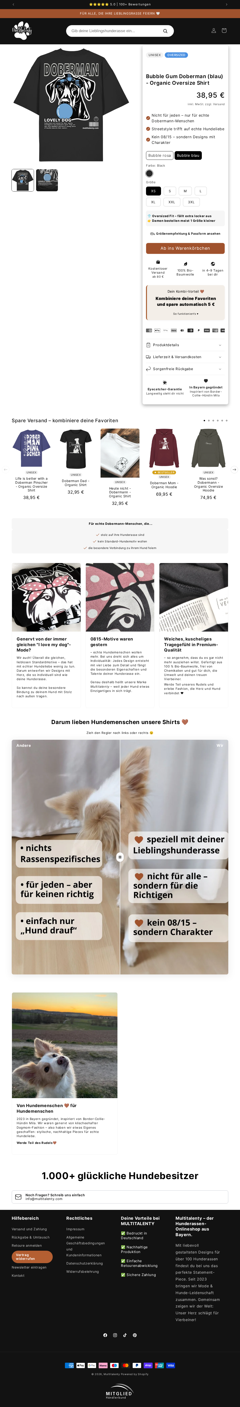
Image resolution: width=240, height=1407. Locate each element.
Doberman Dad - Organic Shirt (75, 483)
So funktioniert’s (185, 313)
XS (153, 191)
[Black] (149, 173)
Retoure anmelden (27, 1245)
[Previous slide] (5, 469)
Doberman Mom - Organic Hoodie (164, 485)
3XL (191, 202)
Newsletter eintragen (29, 1267)
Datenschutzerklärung (84, 1263)
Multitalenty (112, 1374)
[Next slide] (234, 469)
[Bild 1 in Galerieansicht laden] (23, 180)
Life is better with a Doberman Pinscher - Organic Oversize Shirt (31, 484)
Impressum (75, 1229)
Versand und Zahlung (29, 1229)
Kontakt (18, 1275)
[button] (224, 30)
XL (153, 202)
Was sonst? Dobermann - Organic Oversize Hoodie (208, 484)
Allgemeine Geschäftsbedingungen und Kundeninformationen (85, 1246)
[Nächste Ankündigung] (226, 4)
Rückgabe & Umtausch (30, 1237)
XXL (172, 202)
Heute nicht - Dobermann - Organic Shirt (120, 492)
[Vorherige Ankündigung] (13, 4)
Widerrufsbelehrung (82, 1271)
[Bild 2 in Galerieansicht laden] (47, 180)
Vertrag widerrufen (25, 1257)
